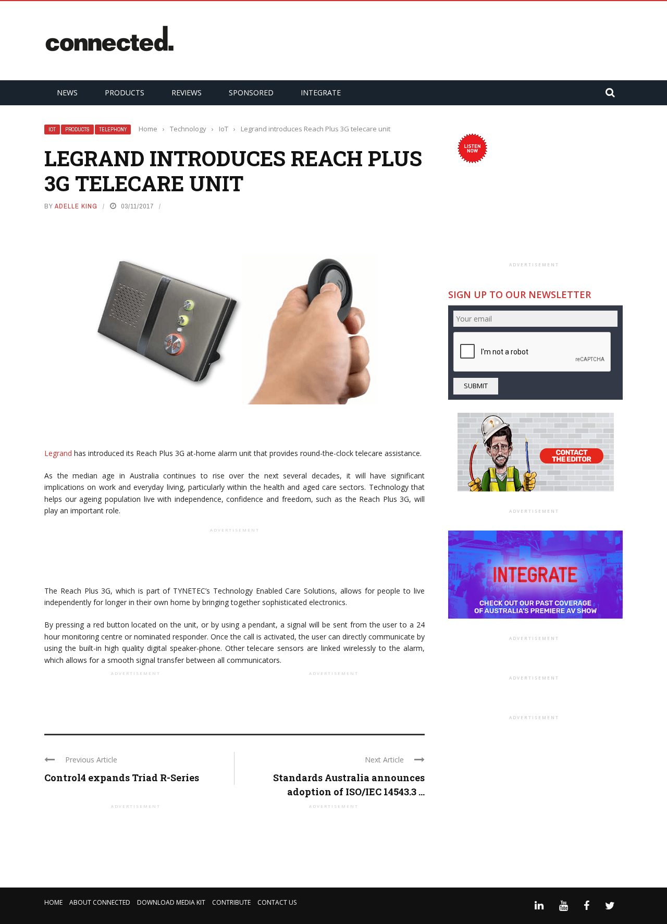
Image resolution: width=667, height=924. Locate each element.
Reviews (186, 92)
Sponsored (251, 92)
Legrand (58, 453)
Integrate (321, 92)
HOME (53, 902)
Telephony (113, 129)
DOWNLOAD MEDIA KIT (171, 902)
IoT (52, 129)
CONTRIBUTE (231, 902)
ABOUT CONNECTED (99, 902)
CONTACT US (277, 902)
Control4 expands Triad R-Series (121, 777)
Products (124, 92)
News (67, 92)
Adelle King (76, 206)
